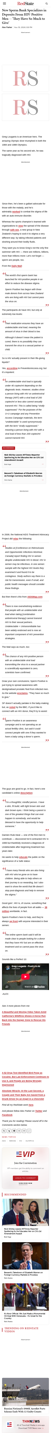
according (12, 368)
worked (16, 211)
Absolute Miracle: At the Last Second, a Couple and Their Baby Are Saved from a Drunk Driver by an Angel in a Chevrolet (23, 1095)
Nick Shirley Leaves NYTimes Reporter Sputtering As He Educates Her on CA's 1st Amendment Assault (22, 1231)
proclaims (22, 693)
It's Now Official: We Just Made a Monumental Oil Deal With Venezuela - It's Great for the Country (24, 1315)
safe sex (14, 230)
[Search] (46, 3)
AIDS (4, 1141)
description (26, 793)
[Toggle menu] (4, 3)
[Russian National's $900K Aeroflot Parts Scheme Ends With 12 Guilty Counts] (25, 1392)
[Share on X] (4, 1131)
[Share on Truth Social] (9, 1131)
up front (13, 921)
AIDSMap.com (34, 597)
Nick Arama (8, 1278)
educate (23, 857)
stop (20, 226)
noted (12, 707)
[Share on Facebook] (14, 1131)
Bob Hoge (7, 1237)
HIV (20, 1141)
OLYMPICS (30, 1141)
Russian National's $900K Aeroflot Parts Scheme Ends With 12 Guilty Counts (24, 1410)
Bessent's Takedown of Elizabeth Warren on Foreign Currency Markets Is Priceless (23, 1273)
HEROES (12, 1141)
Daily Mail (17, 266)
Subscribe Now (25, 1183)
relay (15, 538)
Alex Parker (7, 27)
